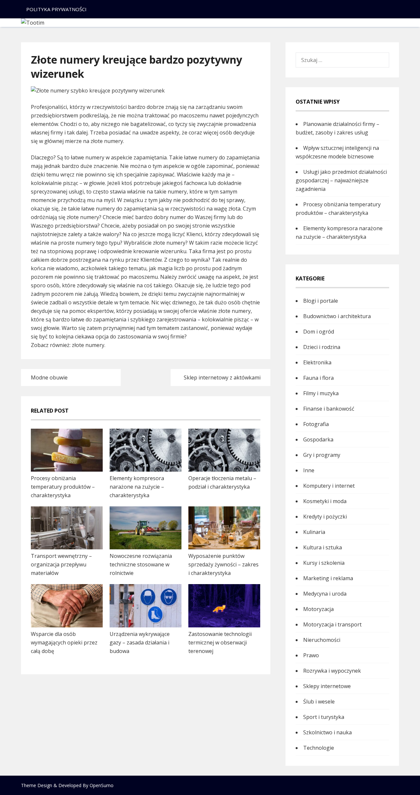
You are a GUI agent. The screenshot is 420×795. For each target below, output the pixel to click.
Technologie (318, 747)
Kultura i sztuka (322, 547)
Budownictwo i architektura (337, 316)
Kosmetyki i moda (324, 501)
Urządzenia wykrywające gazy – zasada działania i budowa (140, 642)
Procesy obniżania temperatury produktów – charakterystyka (63, 487)
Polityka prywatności (56, 9)
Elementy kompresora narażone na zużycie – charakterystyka (137, 487)
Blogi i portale (320, 300)
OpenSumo (102, 785)
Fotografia (316, 424)
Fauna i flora (318, 377)
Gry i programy (321, 455)
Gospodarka (318, 439)
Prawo (311, 655)
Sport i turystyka (323, 717)
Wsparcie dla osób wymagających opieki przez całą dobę (64, 642)
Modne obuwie (49, 377)
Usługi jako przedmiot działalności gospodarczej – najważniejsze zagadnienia (341, 180)
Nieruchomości (321, 639)
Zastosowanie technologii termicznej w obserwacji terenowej (220, 642)
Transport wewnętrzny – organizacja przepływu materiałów (61, 564)
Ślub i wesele (319, 701)
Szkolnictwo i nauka (327, 732)
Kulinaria (314, 532)
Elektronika (317, 362)
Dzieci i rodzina (321, 347)
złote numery (88, 345)
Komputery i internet (329, 485)
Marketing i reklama (328, 578)
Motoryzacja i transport (332, 624)
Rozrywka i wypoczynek (332, 670)
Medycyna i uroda (324, 593)
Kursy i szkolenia (324, 562)
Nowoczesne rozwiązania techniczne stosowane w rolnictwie (141, 564)
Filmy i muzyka (321, 393)
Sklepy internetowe (327, 686)
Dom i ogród (318, 331)
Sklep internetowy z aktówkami (222, 377)
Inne (308, 470)
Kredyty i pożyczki (325, 516)
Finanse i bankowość (328, 408)
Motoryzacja (318, 609)
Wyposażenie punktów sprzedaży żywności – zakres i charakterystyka (223, 564)
